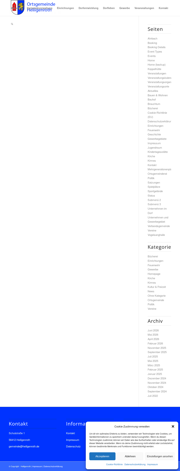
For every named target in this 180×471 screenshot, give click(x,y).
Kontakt (152, 165)
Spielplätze (154, 186)
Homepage (154, 274)
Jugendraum (155, 147)
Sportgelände (155, 191)
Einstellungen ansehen (160, 456)
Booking (152, 43)
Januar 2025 (155, 374)
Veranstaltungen (157, 73)
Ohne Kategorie (157, 295)
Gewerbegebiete (157, 138)
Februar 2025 (155, 369)
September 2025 (157, 352)
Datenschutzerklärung (135, 464)
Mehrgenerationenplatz (161, 169)
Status (151, 195)
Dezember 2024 (157, 378)
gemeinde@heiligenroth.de (24, 446)
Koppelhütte (154, 69)
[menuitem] (17, 8)
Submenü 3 (154, 204)
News (151, 291)
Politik (151, 178)
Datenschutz (73, 446)
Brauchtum (154, 104)
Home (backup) (157, 64)
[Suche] (12, 24)
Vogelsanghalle (156, 235)
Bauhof (152, 99)
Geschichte (154, 134)
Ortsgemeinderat (157, 173)
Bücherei (153, 108)
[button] (173, 426)
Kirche (151, 156)
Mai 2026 (153, 334)
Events (152, 56)
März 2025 (154, 365)
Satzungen (154, 182)
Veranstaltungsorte (158, 86)
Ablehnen (130, 456)
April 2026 (153, 339)
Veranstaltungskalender (161, 77)
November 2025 (157, 348)
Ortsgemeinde (156, 300)
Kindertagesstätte (158, 152)
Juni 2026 (153, 330)
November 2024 (157, 382)
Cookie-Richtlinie (114, 464)
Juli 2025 (153, 356)
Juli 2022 (153, 395)
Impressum (152, 464)
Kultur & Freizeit (157, 287)
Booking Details (157, 47)
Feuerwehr (154, 130)
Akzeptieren (102, 456)
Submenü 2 (154, 200)
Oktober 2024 (155, 387)
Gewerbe (153, 269)
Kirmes (152, 160)
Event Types (155, 51)
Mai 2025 (153, 361)
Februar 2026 (155, 343)
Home (151, 60)
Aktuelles (153, 91)
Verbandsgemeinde (159, 226)
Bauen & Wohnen (158, 95)
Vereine (152, 230)
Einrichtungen (155, 125)
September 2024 (157, 391)
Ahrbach (152, 38)
